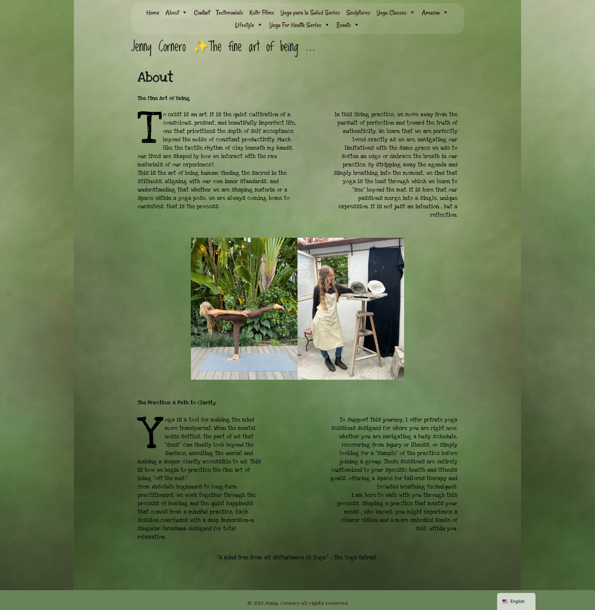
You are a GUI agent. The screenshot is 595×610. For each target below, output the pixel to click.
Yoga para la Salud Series (310, 12)
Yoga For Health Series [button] (295, 24)
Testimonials (229, 12)
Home (152, 12)
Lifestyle (244, 24)
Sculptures (358, 12)
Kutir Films (261, 12)
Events (344, 24)
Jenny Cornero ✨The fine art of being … (223, 47)
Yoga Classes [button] (392, 12)
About (172, 12)
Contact (202, 12)
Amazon (431, 12)
